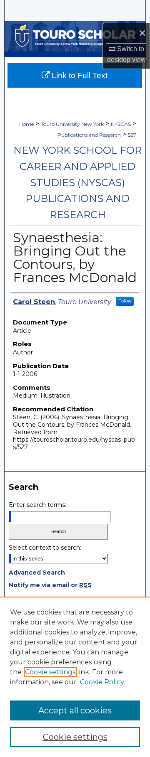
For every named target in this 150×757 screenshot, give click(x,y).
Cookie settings (50, 672)
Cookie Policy (102, 682)
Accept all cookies (75, 710)
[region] (75, 677)
